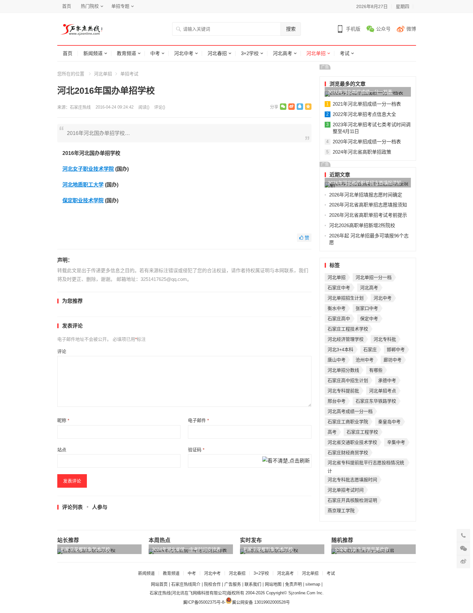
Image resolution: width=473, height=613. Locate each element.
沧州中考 (365, 359)
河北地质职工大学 (83, 184)
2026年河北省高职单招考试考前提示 (368, 215)
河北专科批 (385, 339)
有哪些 (376, 370)
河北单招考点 (382, 390)
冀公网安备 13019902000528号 (261, 602)
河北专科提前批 (343, 390)
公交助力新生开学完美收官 (362, 549)
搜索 (291, 29)
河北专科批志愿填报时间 (352, 479)
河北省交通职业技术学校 (352, 442)
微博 (411, 29)
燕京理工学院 (341, 510)
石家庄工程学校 (362, 432)
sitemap (312, 584)
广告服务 (232, 584)
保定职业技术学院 (83, 200)
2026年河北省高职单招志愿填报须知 (364, 182)
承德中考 (387, 380)
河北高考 (282, 53)
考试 (344, 53)
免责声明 (293, 584)
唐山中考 (337, 359)
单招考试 (129, 73)
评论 (61, 351)
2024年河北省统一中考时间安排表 (186, 549)
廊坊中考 (393, 359)
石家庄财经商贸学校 (348, 452)
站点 (61, 449)
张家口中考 (367, 308)
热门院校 (90, 6)
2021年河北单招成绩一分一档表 (360, 91)
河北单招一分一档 (374, 277)
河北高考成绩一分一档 (350, 411)
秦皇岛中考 (389, 421)
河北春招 (217, 53)
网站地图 (273, 584)
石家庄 (370, 349)
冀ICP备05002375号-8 (203, 602)
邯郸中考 (396, 349)
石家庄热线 (80, 107)
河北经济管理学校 (346, 339)
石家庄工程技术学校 (348, 328)
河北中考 (183, 53)
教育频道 (126, 53)
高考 (332, 432)
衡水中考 (337, 308)
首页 (66, 6)
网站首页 (159, 584)
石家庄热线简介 (185, 584)
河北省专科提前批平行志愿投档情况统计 (366, 463)
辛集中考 (396, 442)
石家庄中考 (339, 287)
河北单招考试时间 (346, 490)
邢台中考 (337, 401)
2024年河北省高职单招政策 (362, 152)
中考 (155, 53)
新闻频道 (93, 53)
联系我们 (253, 584)
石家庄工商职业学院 (348, 421)
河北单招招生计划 (346, 298)
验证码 (196, 449)
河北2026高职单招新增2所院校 (362, 225)
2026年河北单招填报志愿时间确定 (365, 194)
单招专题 (120, 6)
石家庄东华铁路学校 (376, 401)
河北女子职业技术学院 (88, 169)
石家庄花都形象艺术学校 (85, 549)
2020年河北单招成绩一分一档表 (367, 141)
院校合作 (212, 584)
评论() (159, 107)
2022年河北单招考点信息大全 (364, 114)
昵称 (63, 420)
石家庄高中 (339, 318)
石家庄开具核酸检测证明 (352, 500)
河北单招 (316, 53)
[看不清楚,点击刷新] (286, 461)
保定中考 (369, 318)
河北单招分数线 (343, 370)
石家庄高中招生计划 (348, 380)
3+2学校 (250, 53)
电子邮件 (198, 420)
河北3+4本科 (340, 349)
